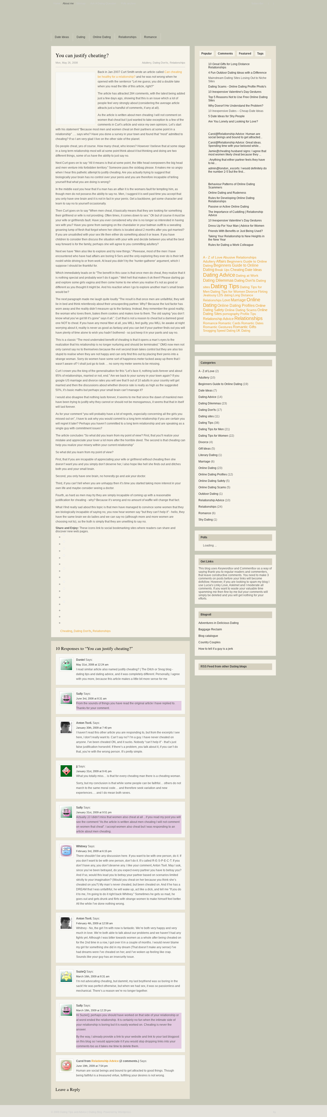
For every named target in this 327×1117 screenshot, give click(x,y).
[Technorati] (64, 570)
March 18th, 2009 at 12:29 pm (93, 1010)
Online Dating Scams (241, 310)
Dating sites (206, 416)
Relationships (127, 37)
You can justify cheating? (82, 55)
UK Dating (243, 330)
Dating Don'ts (160, 62)
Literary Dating (208, 455)
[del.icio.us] (64, 543)
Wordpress (124, 1112)
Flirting (262, 291)
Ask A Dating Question (103, 3)
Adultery (146, 62)
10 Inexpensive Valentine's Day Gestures (234, 92)
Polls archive (128, 3)
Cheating (66, 631)
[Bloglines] (64, 584)
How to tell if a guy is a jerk (215, 648)
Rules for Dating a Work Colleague (231, 245)
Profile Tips (248, 314)
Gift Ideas (204, 448)
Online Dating (102, 37)
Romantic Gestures (217, 327)
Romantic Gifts (244, 327)
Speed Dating (226, 330)
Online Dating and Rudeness (227, 192)
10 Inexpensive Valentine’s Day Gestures (235, 220)
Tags (260, 53)
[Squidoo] (64, 591)
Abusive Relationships (239, 257)
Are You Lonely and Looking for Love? (233, 121)
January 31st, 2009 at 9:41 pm (94, 771)
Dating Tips (225, 286)
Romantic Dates (252, 323)
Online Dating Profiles (236, 305)
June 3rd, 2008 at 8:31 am (91, 698)
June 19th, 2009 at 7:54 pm (92, 1065)
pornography (231, 314)
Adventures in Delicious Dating (218, 623)
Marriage (238, 300)
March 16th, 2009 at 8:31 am (92, 976)
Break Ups (222, 270)
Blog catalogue (208, 636)
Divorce (251, 291)
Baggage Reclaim (210, 629)
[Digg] (64, 537)
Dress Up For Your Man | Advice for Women (236, 225)
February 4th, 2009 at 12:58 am (94, 923)
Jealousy (209, 295)
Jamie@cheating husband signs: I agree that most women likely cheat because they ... (237, 152)
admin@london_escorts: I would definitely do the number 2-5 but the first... (237, 170)
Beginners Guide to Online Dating (220, 384)
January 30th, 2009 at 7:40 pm (94, 727)
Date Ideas (62, 37)
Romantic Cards (229, 323)
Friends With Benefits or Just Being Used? (235, 231)
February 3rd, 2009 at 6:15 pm (94, 851)
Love (226, 300)
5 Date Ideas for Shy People (226, 116)
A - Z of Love (212, 257)
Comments (225, 53)
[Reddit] (64, 557)
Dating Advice (219, 275)
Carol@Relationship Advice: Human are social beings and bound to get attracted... (235, 135)
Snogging (209, 330)
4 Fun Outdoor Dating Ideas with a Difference (237, 72)
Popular (206, 53)
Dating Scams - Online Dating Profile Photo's (237, 86)
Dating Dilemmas (218, 280)
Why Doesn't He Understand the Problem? (235, 105)
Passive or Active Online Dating (228, 206)
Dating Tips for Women (227, 291)
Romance (150, 37)
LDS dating (224, 295)
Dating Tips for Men (211, 429)
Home (56, 3)
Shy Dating (205, 519)
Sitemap (80, 3)
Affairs (221, 261)
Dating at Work (247, 275)
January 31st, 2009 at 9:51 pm (94, 812)
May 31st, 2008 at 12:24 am (92, 664)
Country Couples (209, 642)
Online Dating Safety (211, 481)
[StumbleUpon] (64, 550)
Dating (81, 37)
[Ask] (64, 604)
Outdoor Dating (208, 493)
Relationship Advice (105, 1061)
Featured (245, 53)
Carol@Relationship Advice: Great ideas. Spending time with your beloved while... (234, 144)
